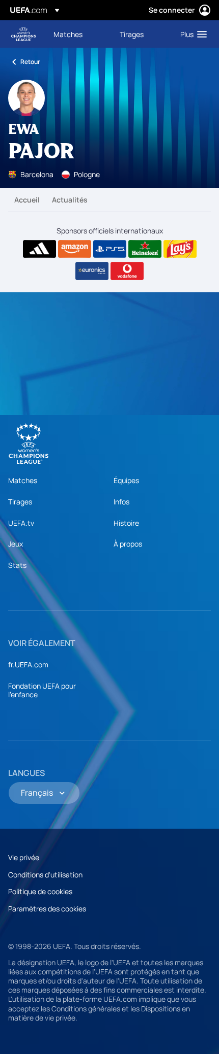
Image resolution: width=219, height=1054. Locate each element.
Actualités (70, 199)
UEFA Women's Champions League (23, 34)
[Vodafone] (127, 271)
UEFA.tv (21, 523)
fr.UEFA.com (28, 664)
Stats (17, 565)
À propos (128, 544)
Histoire (126, 523)
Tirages (20, 501)
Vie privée (23, 857)
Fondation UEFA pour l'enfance (42, 690)
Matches (22, 480)
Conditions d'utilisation (45, 874)
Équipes (126, 480)
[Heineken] (144, 249)
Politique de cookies (40, 891)
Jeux (15, 544)
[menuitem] (78, 34)
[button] (191, 34)
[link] (68, 34)
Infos (121, 501)
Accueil (27, 199)
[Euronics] (91, 271)
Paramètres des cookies (47, 908)
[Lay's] (180, 249)
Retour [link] (30, 61)
